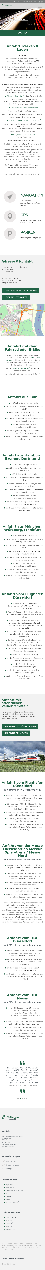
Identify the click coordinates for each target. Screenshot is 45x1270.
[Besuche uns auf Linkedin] (11, 1264)
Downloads (9, 1220)
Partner (8, 1199)
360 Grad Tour (10, 1229)
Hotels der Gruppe (12, 1202)
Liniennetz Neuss (16, 733)
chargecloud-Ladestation (23, 135)
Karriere (8, 1196)
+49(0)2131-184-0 (11, 1161)
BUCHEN (22, 33)
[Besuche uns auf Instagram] (8, 1264)
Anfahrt (14, 1)
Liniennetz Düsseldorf (20, 726)
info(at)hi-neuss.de (8, 1146)
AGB (7, 1193)
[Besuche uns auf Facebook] (2, 1264)
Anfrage (9, 1168)
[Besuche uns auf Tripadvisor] (13, 1264)
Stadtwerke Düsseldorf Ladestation (24, 121)
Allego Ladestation (15, 96)
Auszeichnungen (11, 1217)
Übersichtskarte (16, 297)
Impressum (9, 1185)
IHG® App (9, 1223)
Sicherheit (9, 1226)
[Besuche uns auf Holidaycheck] (5, 1264)
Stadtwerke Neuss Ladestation (24, 108)
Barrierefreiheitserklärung (14, 1190)
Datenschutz (10, 1187)
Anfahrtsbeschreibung (20, 290)
